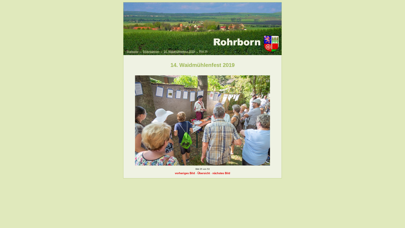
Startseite (132, 51)
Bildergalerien (151, 51)
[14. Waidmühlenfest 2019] (202, 164)
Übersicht (203, 173)
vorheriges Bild (185, 173)
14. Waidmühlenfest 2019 (179, 51)
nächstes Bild (221, 173)
